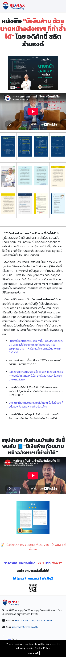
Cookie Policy (42, 648)
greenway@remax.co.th (25, 627)
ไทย (13, 639)
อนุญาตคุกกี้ (33, 653)
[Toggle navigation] (60, 6)
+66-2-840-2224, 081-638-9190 (33, 620)
